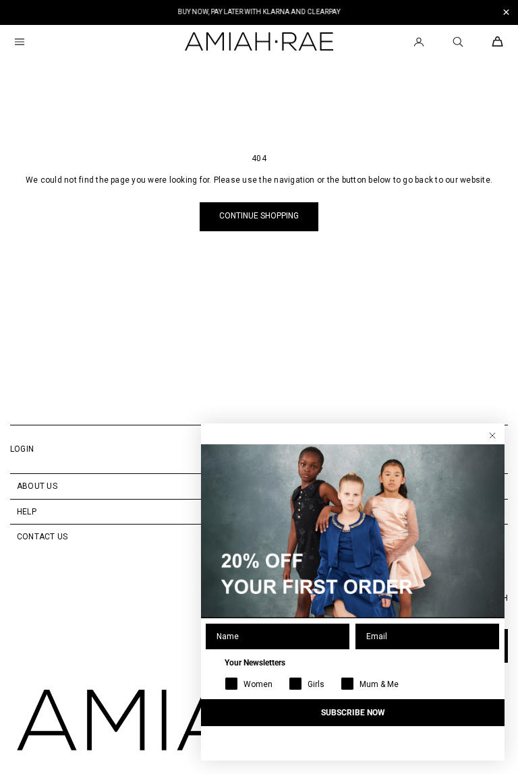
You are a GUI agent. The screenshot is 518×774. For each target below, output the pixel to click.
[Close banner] (506, 12)
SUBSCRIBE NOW (353, 712)
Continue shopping (259, 215)
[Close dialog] (492, 435)
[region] (259, 12)
